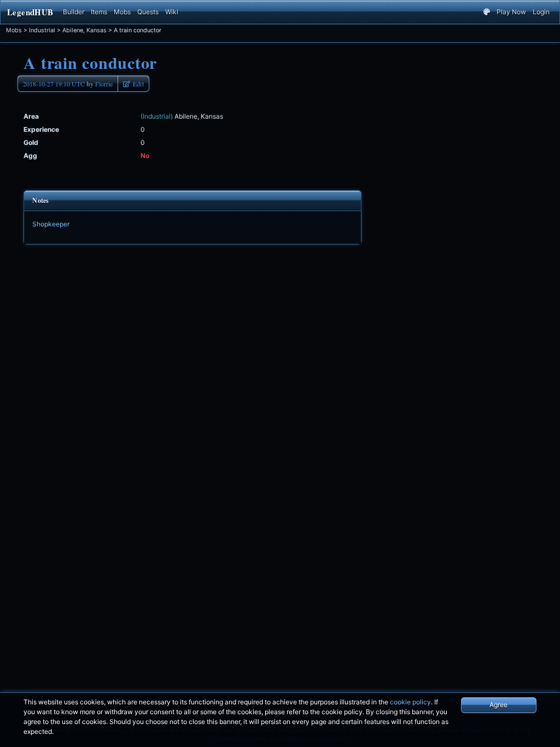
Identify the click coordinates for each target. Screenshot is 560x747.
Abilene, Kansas (84, 30)
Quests (148, 12)
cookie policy (410, 702)
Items (99, 12)
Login (541, 12)
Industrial (42, 30)
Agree (498, 705)
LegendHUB (30, 12)
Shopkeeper (50, 224)
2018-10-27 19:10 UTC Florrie (68, 84)
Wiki (171, 12)
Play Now (511, 12)
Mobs (122, 12)
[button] (133, 83)
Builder (73, 12)
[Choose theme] (486, 12)
